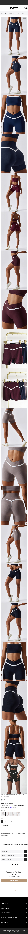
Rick (18, 931)
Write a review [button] (14, 880)
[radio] (3, 814)
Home (2, 13)
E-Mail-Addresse (5, 838)
